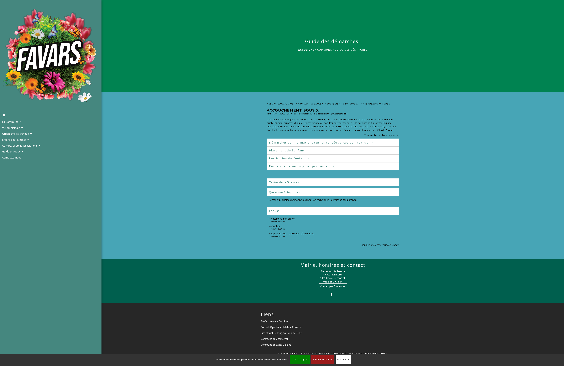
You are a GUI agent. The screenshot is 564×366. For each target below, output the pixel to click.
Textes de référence (283, 182)
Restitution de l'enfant (288, 158)
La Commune (322, 49)
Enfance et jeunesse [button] (14, 139)
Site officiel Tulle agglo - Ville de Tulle (281, 333)
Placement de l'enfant (287, 150)
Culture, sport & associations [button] (20, 145)
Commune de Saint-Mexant (276, 344)
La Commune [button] (10, 122)
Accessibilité (339, 353)
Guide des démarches (351, 49)
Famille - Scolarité (311, 103)
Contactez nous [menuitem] (11, 157)
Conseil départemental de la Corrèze (281, 327)
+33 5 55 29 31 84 (332, 281)
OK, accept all (300, 359)
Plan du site (355, 353)
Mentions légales (287, 353)
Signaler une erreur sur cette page (380, 245)
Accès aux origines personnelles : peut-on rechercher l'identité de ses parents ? (313, 199)
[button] (50, 115)
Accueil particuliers (280, 103)
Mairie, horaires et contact (332, 265)
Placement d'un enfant (343, 103)
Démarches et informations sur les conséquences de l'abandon (320, 142)
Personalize (343, 359)
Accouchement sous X (378, 103)
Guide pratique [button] (11, 151)
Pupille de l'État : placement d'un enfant (292, 233)
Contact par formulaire (332, 286)
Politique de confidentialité (315, 353)
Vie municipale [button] (11, 128)
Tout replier (372, 135)
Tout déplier (390, 135)
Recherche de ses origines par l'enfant (300, 166)
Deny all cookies (324, 359)
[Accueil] (50, 56)
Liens (267, 314)
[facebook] (332, 294)
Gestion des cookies (376, 353)
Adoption (275, 226)
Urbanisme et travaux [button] (16, 133)
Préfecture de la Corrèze (274, 321)
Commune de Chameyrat (274, 338)
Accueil (304, 49)
